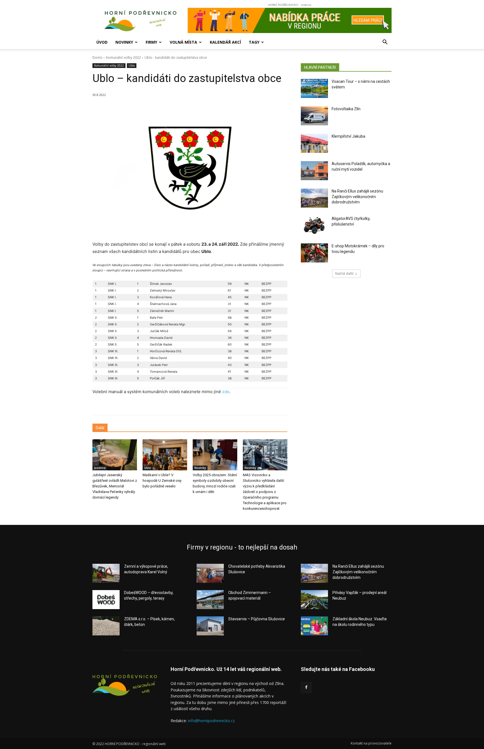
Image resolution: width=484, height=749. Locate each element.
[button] (385, 42)
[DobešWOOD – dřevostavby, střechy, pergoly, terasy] (106, 599)
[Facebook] (306, 687)
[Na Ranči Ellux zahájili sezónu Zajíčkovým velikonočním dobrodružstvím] (314, 198)
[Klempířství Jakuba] (314, 143)
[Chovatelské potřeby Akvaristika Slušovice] (210, 573)
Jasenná (100, 468)
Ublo (132, 65)
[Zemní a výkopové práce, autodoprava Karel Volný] (106, 573)
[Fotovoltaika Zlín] (314, 115)
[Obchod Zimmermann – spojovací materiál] (210, 599)
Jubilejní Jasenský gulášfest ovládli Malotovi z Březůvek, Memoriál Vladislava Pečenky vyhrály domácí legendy (114, 486)
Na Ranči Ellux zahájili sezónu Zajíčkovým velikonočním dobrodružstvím (357, 196)
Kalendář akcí (225, 42)
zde (225, 391)
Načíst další (344, 273)
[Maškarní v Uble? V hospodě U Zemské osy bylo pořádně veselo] (165, 454)
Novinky (124, 42)
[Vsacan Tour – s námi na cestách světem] (314, 88)
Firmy (151, 42)
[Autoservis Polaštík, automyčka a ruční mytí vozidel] (314, 170)
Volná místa (183, 42)
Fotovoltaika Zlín (346, 109)
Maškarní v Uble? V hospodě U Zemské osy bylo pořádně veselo (162, 480)
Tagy (254, 42)
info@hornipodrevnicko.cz (211, 720)
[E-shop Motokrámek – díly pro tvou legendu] (314, 252)
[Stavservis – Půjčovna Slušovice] (210, 625)
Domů (97, 57)
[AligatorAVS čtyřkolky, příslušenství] (314, 225)
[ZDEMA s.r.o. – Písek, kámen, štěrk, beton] (106, 625)
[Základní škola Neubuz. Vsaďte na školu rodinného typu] (314, 625)
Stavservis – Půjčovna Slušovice (256, 619)
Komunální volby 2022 (123, 57)
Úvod (102, 42)
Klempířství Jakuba (348, 136)
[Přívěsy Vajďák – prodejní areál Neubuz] (314, 599)
